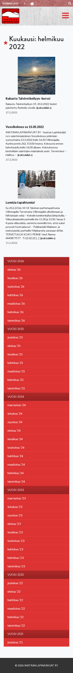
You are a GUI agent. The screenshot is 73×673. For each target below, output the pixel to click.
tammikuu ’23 (16, 566)
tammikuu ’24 (16, 481)
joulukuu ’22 (15, 583)
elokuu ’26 (14, 269)
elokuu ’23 (14, 523)
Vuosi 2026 (15, 261)
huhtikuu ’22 (15, 600)
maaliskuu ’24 (16, 464)
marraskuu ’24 (16, 405)
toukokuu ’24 (15, 447)
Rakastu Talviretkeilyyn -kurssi (28, 98)
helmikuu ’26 (15, 312)
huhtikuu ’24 (15, 456)
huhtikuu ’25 (15, 362)
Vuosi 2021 (15, 634)
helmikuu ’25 (15, 379)
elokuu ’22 (14, 591)
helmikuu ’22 (15, 617)
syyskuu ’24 (14, 422)
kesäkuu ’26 (15, 278)
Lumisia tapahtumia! (20, 202)
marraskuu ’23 (16, 498)
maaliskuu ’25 (16, 371)
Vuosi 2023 (15, 490)
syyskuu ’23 (14, 515)
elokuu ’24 (14, 430)
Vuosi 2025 (15, 329)
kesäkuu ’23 (15, 532)
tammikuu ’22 (16, 625)
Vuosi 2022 (15, 574)
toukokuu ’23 (15, 540)
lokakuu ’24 (14, 413)
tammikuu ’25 (16, 388)
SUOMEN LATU (10, 3)
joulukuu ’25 (15, 337)
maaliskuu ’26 (16, 303)
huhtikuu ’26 (15, 295)
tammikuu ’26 (16, 320)
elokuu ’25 (14, 345)
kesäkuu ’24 (15, 439)
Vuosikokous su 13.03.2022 (25, 127)
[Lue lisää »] (43, 107)
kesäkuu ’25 (15, 354)
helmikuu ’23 (15, 557)
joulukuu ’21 (15, 642)
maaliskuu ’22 (16, 608)
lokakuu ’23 (14, 506)
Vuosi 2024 (15, 396)
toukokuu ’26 (15, 286)
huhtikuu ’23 (15, 549)
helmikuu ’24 (15, 473)
